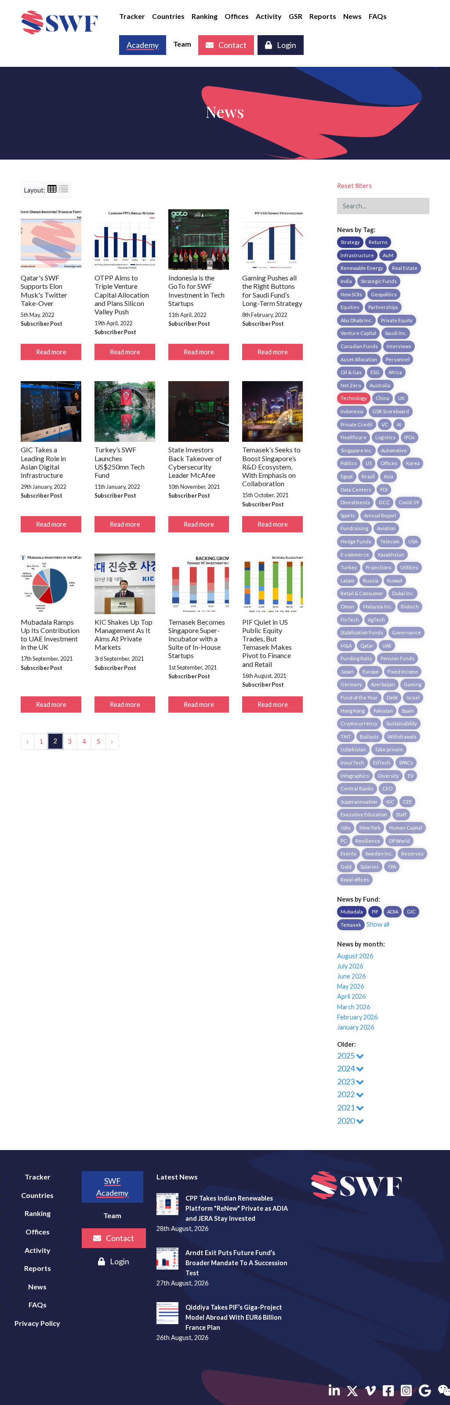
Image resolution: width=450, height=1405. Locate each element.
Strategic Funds (379, 281)
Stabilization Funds (362, 632)
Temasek (351, 925)
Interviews (399, 346)
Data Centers (356, 489)
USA (412, 541)
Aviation (386, 528)
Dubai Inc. (403, 593)
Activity (269, 16)
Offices (237, 16)
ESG (375, 372)
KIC (390, 801)
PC (344, 841)
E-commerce (355, 554)
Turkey (349, 567)
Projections (379, 567)
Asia (388, 476)
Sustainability (401, 723)
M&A (346, 645)
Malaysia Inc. (377, 606)
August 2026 (355, 956)
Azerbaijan (383, 684)
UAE (387, 645)
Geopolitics (384, 294)
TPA (392, 867)
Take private (389, 749)
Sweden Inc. (378, 853)
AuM (388, 255)
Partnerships (383, 307)
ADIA (392, 911)
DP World (399, 841)
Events (348, 853)
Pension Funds (397, 658)
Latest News (177, 1176)
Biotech (410, 606)
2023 (346, 1081)
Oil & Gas (351, 372)
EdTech (381, 762)
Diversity (388, 776)
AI (399, 424)
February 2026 (357, 1017)
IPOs (409, 437)
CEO (387, 788)
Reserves (412, 853)
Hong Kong (353, 710)
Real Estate (404, 268)
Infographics (355, 776)
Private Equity (397, 320)
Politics (349, 463)
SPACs (406, 762)
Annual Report (380, 515)
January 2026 (355, 1027)
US (369, 463)
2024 (346, 1068)
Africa (395, 372)
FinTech (350, 619)
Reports (322, 16)
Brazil (368, 476)
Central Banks (357, 788)
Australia (380, 385)
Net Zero (351, 385)
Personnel (398, 359)
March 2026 (353, 1007)
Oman (347, 606)
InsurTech (352, 762)
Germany (351, 684)
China (382, 398)
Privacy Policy (37, 1323)
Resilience (368, 841)
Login (286, 45)
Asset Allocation (359, 359)
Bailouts (369, 736)
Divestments (355, 502)
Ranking (205, 16)
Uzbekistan (353, 749)
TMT (346, 736)
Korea (413, 463)
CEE (407, 801)
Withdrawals (402, 736)
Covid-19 (409, 502)
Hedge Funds (356, 541)
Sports (348, 515)
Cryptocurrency (359, 723)
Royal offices (355, 879)
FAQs (378, 16)
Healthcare (354, 437)
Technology (354, 398)
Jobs (346, 827)
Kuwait (395, 580)
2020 (346, 1120)
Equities (350, 307)
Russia (370, 580)
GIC (411, 911)
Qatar (367, 645)
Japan (347, 671)
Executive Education (364, 814)
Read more (51, 352)
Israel (413, 697)
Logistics (385, 437)
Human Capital (405, 827)
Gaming (412, 684)
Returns (378, 242)
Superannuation (359, 801)
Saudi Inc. (395, 333)
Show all (378, 924)
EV (411, 776)
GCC (384, 502)
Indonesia (352, 411)
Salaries (369, 867)
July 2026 (350, 966)
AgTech (376, 619)
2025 (346, 1055)
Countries (168, 16)
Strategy (350, 242)
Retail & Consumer (362, 593)
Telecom (389, 541)
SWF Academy (112, 1187)
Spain (408, 710)
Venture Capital (358, 333)
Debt (392, 697)
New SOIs (351, 294)
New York (370, 827)
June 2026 (351, 976)
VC (384, 424)
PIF (375, 911)
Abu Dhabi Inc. (356, 320)
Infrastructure (357, 255)
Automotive (394, 450)
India (346, 281)
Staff (401, 814)
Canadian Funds (359, 346)
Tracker (132, 16)
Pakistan (383, 710)
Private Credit (357, 424)
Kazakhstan (391, 554)
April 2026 (351, 996)
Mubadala (352, 911)
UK (401, 398)
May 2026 (350, 986)
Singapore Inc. (356, 450)
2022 (346, 1094)
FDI (384, 489)
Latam (347, 580)
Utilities (409, 567)
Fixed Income (403, 671)
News (352, 16)
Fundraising (354, 528)
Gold (346, 867)
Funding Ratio (356, 658)
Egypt (347, 476)
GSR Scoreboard (390, 411)
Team (182, 44)
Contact (232, 45)
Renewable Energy (362, 268)
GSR (295, 16)
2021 (346, 1107)
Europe (371, 671)
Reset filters (354, 185)
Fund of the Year (359, 697)
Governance (406, 632)
